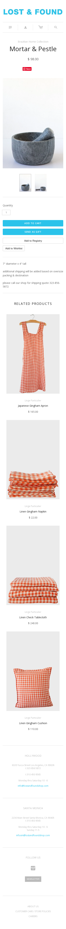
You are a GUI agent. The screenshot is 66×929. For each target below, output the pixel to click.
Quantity (8, 205)
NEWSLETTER (33, 879)
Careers (33, 916)
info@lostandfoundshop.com (33, 785)
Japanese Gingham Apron (33, 405)
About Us (32, 906)
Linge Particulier (33, 400)
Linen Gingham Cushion (33, 723)
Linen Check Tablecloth (33, 617)
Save (28, 68)
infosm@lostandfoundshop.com (33, 835)
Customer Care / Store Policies (33, 911)
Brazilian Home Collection (33, 41)
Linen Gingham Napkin (33, 511)
